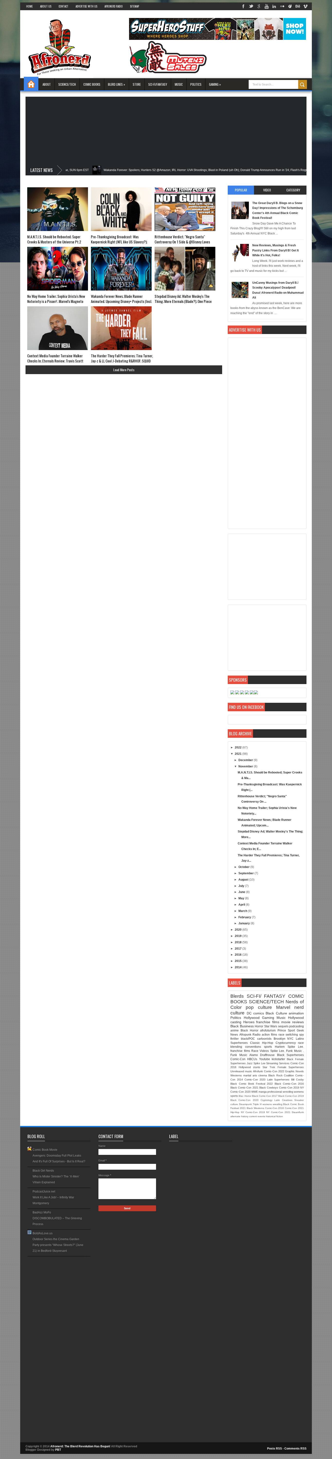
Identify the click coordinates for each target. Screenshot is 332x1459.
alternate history (239, 1116)
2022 (238, 747)
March (243, 911)
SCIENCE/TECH (266, 1001)
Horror (259, 1026)
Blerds (237, 996)
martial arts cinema (255, 1075)
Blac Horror (245, 1096)
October (244, 867)
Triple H (257, 1104)
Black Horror (249, 1030)
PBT (58, 1449)
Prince (282, 1030)
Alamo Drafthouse (262, 1055)
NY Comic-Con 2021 (278, 1112)
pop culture (259, 1007)
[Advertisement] (166, 131)
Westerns (236, 1075)
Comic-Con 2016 (274, 1108)
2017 (238, 948)
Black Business (241, 1026)
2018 (238, 942)
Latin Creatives (283, 1100)
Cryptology (266, 1100)
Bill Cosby (297, 1079)
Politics (195, 84)
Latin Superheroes (278, 1079)
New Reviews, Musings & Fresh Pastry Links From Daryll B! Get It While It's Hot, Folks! (275, 250)
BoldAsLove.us (42, 1233)
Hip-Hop (234, 1112)
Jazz (250, 1063)
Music (179, 84)
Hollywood (252, 1018)
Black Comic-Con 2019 (291, 1096)
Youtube (264, 1059)
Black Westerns (255, 1108)
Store (137, 84)
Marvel (283, 1007)
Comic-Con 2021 (294, 1108)
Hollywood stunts (249, 1067)
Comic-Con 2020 (255, 1079)
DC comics (255, 1013)
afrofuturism (268, 1030)
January (244, 923)
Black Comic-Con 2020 (244, 1100)
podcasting (296, 1026)
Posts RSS (274, 1448)
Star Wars (270, 1026)
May (241, 898)
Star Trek (268, 1067)
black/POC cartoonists (256, 1038)
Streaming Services (277, 1063)
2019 (238, 936)
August (243, 879)
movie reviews (292, 1022)
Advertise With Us (86, 6)
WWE (254, 1091)
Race (254, 1051)
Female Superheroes (291, 1067)
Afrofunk (258, 1071)
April (242, 904)
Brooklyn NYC (284, 1038)
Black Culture (276, 1013)
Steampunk (245, 1104)
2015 (238, 961)
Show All (86, 1258)
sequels (283, 1026)
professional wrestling (280, 1091)
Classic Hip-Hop (261, 1043)
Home (29, 6)
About (47, 84)
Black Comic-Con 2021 (244, 1087)
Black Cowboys (268, 1087)
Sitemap (134, 6)
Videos (264, 1051)
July (241, 886)
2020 (238, 929)
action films (269, 1034)
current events (257, 1116)
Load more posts (123, 369)
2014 (238, 967)
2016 (238, 954)
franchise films (267, 1022)
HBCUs (252, 1059)
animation (296, 1013)
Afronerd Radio (114, 6)
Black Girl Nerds (43, 1170)
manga (263, 1091)
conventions (253, 1046)
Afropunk (245, 1034)
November (246, 766)
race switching (288, 1034)
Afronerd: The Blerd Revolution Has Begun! (80, 1446)
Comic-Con (237, 1059)
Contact (63, 6)
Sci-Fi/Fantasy (157, 84)
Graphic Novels (294, 1071)
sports (268, 1046)
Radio (257, 1034)
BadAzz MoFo (42, 1212)
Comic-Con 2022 (274, 1071)
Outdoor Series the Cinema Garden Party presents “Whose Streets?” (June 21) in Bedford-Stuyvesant (58, 1245)
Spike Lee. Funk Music (286, 1051)
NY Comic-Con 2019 (253, 1112)
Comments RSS (295, 1448)
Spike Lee (259, 1063)
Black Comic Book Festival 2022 (251, 1083)
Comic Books (91, 84)
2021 (238, 753)
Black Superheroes (290, 1055)
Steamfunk (298, 1112)
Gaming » (215, 84)
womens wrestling (272, 1104)
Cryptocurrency (286, 1043)
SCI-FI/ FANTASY (266, 996)
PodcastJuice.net (44, 1191)
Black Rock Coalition (281, 1075)
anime (234, 1030)
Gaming (268, 1018)
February (245, 917)
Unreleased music (241, 1071)
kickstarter (278, 1059)
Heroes (248, 1022)
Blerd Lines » (116, 84)
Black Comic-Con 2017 (265, 1096)
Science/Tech (67, 84)
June (242, 892)
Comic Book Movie (45, 1149)
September (246, 873)
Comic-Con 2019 (289, 1087)
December (246, 760)
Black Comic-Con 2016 (289, 1083)
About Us (45, 6)
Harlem (280, 1046)
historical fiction (274, 1116)
